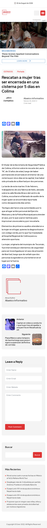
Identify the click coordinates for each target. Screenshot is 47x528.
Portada (20, 71)
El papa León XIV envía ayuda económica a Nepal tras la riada (23, 490)
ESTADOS (8, 71)
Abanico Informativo (34, 98)
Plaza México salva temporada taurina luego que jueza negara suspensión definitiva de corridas (17, 341)
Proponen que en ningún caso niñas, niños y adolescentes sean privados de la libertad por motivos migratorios (24, 504)
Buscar (9, 447)
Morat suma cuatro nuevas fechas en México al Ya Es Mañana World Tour (24, 476)
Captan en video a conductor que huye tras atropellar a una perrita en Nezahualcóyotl (29, 326)
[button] (42, 13)
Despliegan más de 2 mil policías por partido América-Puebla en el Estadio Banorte (23, 483)
